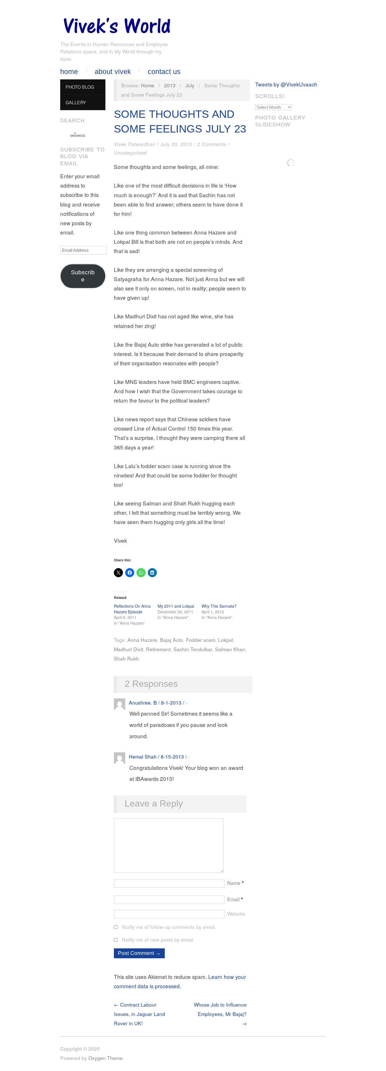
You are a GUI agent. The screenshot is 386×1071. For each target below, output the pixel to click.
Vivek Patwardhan (134, 143)
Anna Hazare (142, 639)
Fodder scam (200, 639)
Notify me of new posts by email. (158, 939)
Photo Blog (80, 87)
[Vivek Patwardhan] (116, 24)
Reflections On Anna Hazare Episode (132, 608)
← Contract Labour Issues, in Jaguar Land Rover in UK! (139, 1014)
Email (235, 899)
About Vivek (113, 71)
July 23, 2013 (176, 143)
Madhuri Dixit (128, 649)
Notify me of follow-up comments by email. (169, 926)
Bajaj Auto (171, 639)
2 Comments (211, 143)
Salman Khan (230, 649)
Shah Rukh (126, 658)
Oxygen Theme (105, 1057)
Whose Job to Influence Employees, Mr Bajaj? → (220, 1014)
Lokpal (225, 639)
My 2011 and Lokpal (176, 606)
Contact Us (164, 71)
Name (235, 882)
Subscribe (83, 276)
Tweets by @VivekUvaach (286, 84)
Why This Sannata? (219, 606)
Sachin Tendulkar (193, 649)
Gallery (76, 102)
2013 (169, 85)
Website (236, 913)
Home (69, 71)
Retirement (158, 649)
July (189, 85)
